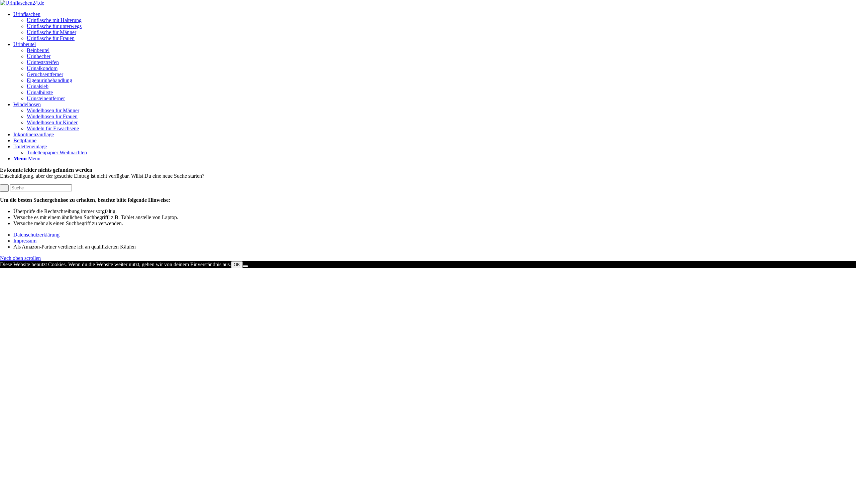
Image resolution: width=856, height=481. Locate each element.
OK (237, 264)
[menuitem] (434, 26)
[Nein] (245, 266)
